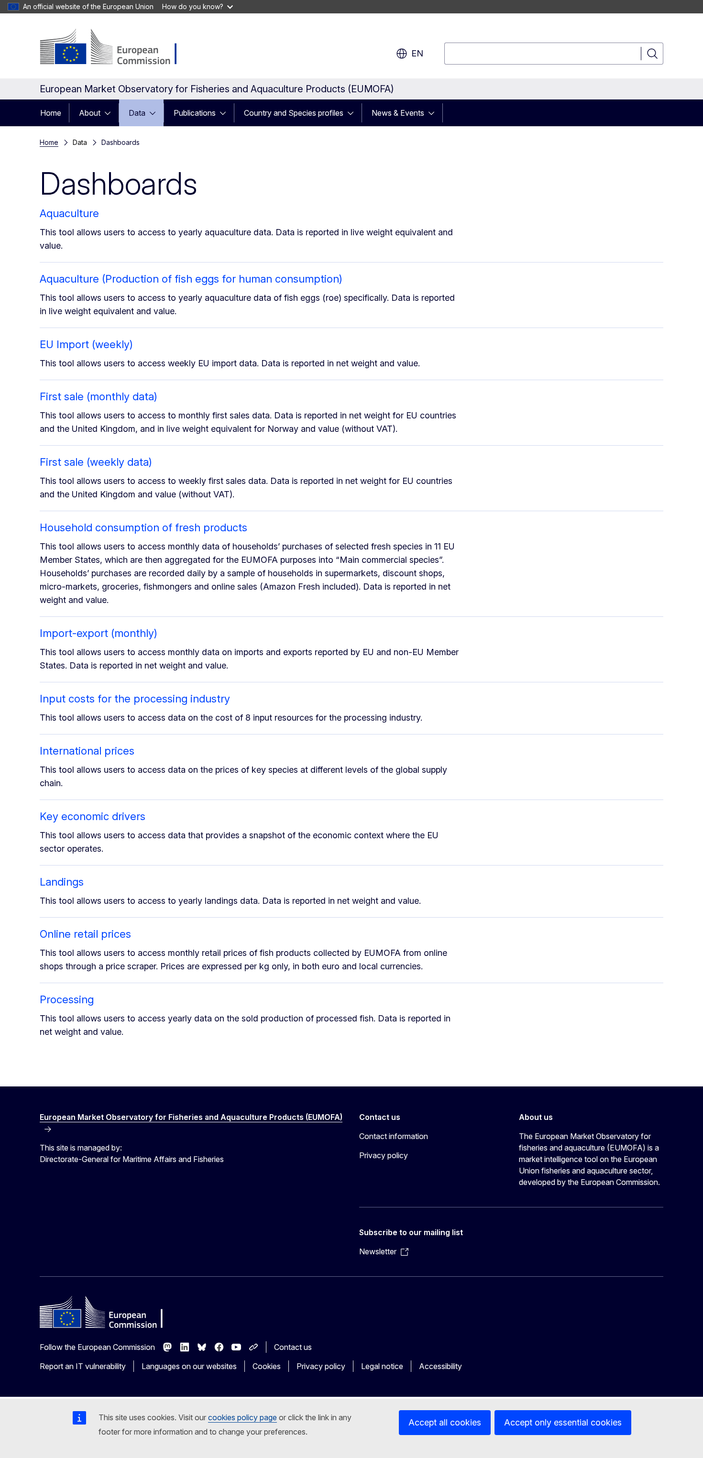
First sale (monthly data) (98, 396)
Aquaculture (69, 213)
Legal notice (382, 1366)
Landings (62, 882)
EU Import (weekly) (86, 344)
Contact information (393, 1136)
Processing (67, 999)
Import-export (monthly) (98, 633)
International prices (87, 751)
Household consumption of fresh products (143, 527)
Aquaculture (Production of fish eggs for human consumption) (191, 279)
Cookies (267, 1366)
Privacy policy (383, 1155)
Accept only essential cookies (563, 1422)
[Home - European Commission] (117, 48)
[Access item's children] (110, 112)
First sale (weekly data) (96, 462)
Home (50, 113)
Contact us (293, 1347)
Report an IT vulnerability (83, 1366)
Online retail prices (85, 934)
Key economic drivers (92, 816)
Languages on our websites (189, 1366)
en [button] (417, 53)
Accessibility (440, 1366)
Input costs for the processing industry (135, 698)
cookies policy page (242, 1417)
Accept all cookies (444, 1422)
